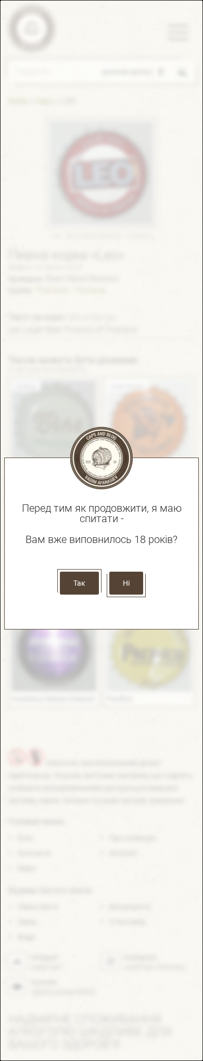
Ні (126, 583)
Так (79, 583)
